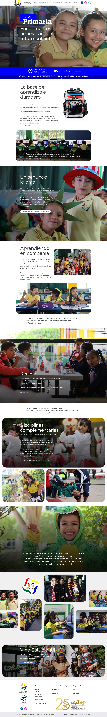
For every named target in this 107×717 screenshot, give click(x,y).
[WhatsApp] (89, 2)
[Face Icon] (82, 2)
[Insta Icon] (85, 2)
